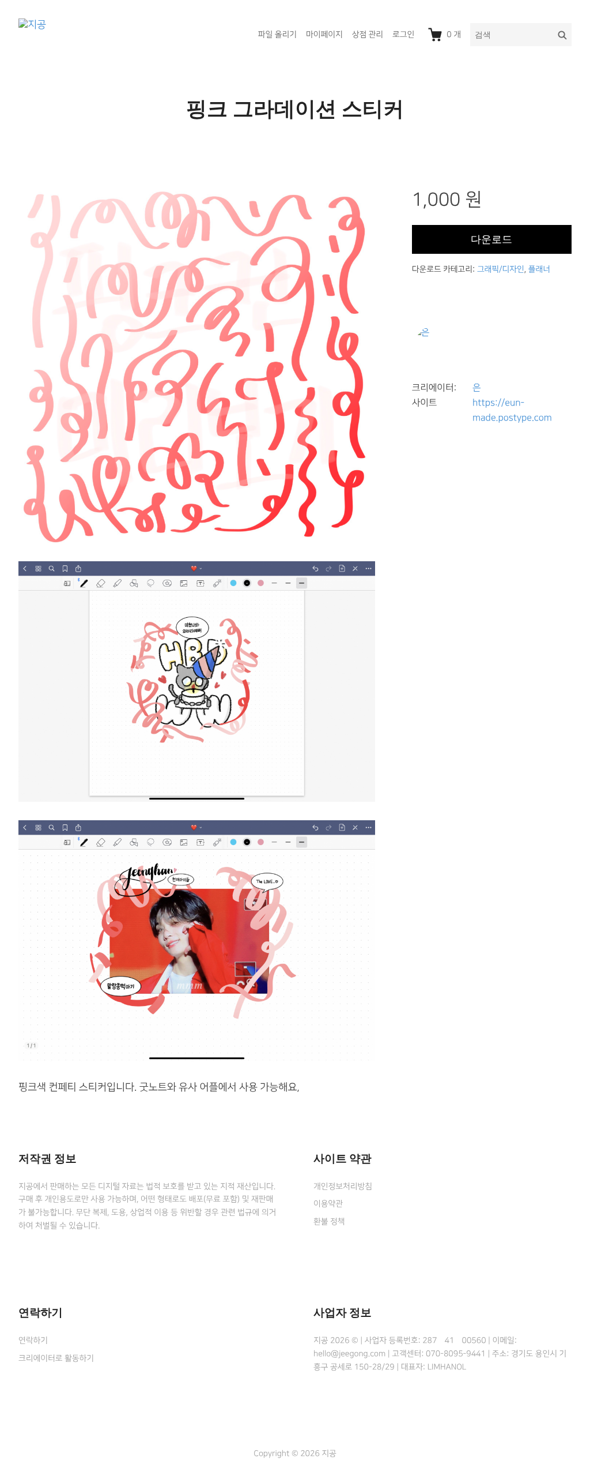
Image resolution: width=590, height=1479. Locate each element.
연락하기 (33, 1340)
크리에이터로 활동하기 (56, 1358)
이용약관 (328, 1203)
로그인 (403, 34)
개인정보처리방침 (342, 1186)
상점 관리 (367, 34)
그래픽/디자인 (500, 269)
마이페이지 (324, 34)
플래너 (539, 269)
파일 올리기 (277, 34)
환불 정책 (329, 1221)
